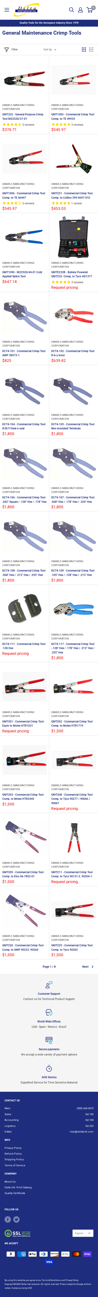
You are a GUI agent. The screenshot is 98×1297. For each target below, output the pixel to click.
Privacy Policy (13, 1148)
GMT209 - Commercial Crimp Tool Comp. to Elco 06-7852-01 (23, 874)
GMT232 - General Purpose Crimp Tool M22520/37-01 (22, 116)
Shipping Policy (14, 1159)
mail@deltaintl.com (81, 1131)
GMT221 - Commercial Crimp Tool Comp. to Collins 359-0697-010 (72, 195)
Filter (15, 49)
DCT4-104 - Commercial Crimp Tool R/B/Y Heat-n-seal (23, 426)
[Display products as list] (91, 49)
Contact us (12, 1100)
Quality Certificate (15, 1193)
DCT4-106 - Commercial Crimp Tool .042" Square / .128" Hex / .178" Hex (24, 499)
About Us (10, 1181)
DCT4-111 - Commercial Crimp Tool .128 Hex (23, 646)
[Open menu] (7, 10)
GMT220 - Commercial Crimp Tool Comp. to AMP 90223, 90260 (23, 947)
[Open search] (71, 9)
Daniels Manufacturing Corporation (18, 107)
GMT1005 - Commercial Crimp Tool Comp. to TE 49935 (72, 116)
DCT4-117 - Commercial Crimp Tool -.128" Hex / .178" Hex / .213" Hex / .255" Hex (73, 648)
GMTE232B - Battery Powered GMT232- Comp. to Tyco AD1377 (71, 274)
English (79, 1233)
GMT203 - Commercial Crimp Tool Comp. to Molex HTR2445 (23, 797)
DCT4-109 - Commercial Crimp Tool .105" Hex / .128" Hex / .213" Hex (72, 573)
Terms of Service (15, 1165)
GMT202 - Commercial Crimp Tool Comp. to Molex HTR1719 (72, 724)
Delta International (30, 1284)
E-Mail (8, 1131)
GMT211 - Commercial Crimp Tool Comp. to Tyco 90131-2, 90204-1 (72, 874)
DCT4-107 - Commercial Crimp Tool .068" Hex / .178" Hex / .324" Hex (72, 499)
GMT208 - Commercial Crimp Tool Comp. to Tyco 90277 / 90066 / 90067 (72, 799)
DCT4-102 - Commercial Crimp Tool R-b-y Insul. (72, 353)
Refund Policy (13, 1153)
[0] (90, 10)
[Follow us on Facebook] (8, 1219)
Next (85, 966)
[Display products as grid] (84, 49)
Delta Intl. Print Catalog (18, 1187)
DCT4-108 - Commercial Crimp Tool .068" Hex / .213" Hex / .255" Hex (23, 573)
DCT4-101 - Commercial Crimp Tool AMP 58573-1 (23, 353)
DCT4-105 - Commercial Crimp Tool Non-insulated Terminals (72, 426)
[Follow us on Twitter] (16, 1219)
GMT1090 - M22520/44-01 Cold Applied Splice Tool (22, 274)
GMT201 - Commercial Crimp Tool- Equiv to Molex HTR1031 (23, 724)
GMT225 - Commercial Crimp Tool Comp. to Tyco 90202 (72, 947)
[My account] (80, 9)
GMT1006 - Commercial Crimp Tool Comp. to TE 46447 (23, 195)
